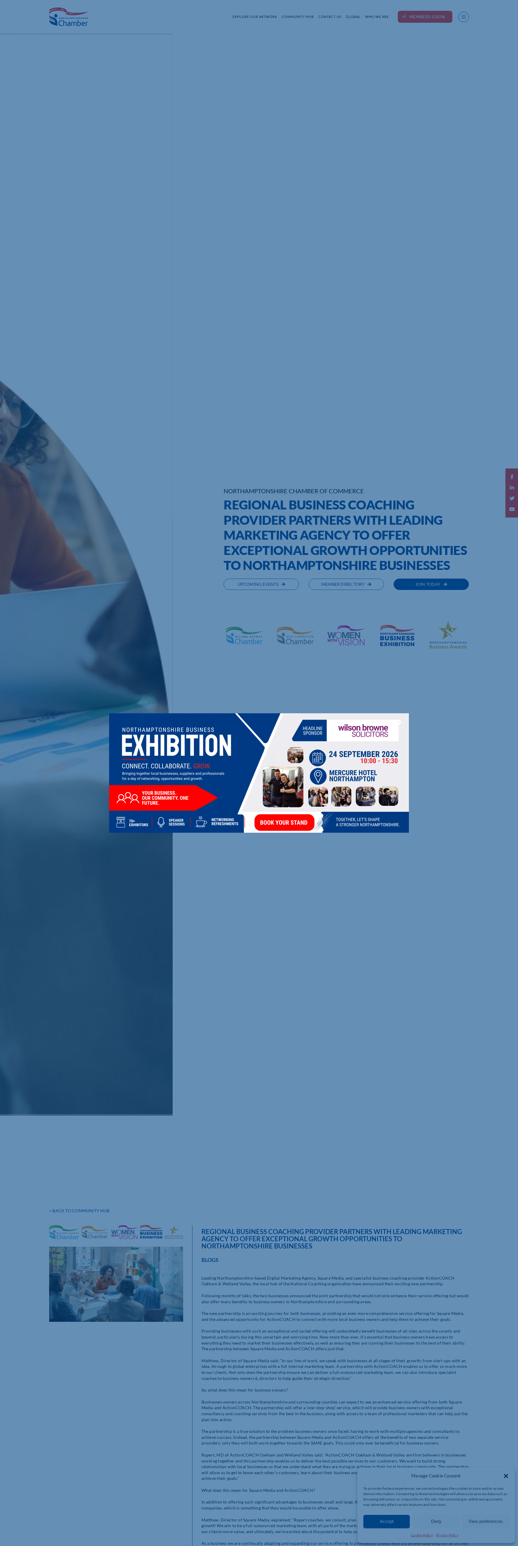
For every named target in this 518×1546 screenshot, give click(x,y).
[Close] (398, 722)
